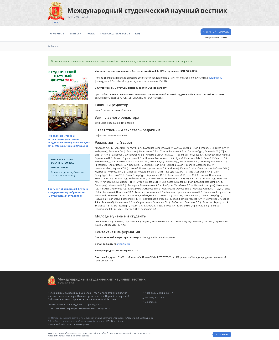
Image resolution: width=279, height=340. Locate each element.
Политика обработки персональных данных (69, 324)
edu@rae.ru (104, 308)
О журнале (57, 33)
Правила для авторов (115, 33)
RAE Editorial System (115, 321)
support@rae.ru (94, 304)
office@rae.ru (123, 243)
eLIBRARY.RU (215, 77)
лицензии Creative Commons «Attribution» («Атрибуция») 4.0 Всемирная (118, 318)
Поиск (91, 33)
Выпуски (75, 33)
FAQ (137, 33)
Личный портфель (217, 31)
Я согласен (222, 334)
